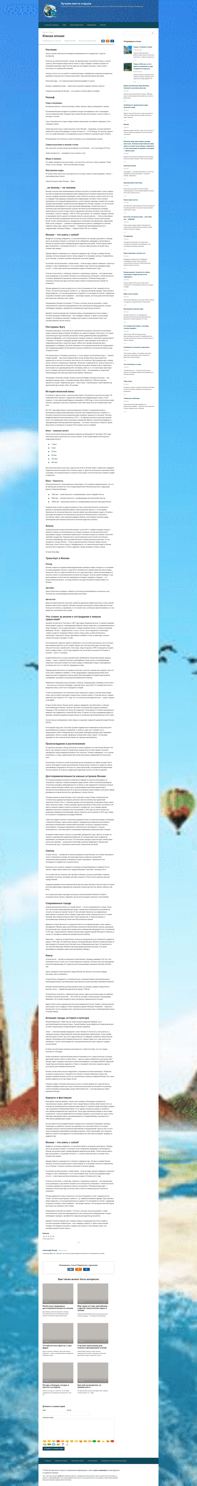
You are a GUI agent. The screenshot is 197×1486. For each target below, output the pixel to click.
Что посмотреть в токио (132, 364)
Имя (44, 1410)
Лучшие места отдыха (76, 3)
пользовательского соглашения (93, 1478)
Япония (103, 25)
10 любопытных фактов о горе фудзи (57, 1346)
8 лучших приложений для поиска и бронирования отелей (92, 1346)
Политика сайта (77, 1461)
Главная (48, 1461)
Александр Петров (50, 1250)
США (64, 25)
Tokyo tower (128, 381)
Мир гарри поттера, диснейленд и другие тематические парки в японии (92, 1308)
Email (69, 1410)
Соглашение (92, 1461)
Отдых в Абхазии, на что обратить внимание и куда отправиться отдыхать (143, 66)
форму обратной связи (63, 1480)
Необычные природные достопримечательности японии (58, 1307)
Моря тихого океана (131, 294)
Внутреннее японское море (133, 309)
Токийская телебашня (132, 398)
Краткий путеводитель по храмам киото (89, 1386)
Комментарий (48, 1417)
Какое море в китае (131, 200)
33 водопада (128, 236)
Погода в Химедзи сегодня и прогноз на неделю (56, 1386)
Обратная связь (61, 1461)
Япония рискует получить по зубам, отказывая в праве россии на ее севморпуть (137, 274)
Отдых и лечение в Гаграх (142, 47)
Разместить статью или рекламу (114, 1461)
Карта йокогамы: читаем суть (134, 253)
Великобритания (76, 25)
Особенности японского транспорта (136, 347)
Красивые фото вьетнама (133, 183)
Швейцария (91, 25)
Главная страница (51, 25)
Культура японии (130, 166)
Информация (137, 50)
